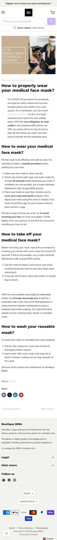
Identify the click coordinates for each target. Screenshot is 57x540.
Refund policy (42, 528)
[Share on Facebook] (4, 395)
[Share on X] (9, 395)
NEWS (12, 381)
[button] (50, 539)
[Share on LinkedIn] (15, 395)
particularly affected (18, 114)
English (27, 493)
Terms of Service (25, 528)
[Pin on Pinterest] (21, 395)
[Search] (51, 21)
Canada (27, 501)
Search (12, 528)
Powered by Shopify (29, 534)
